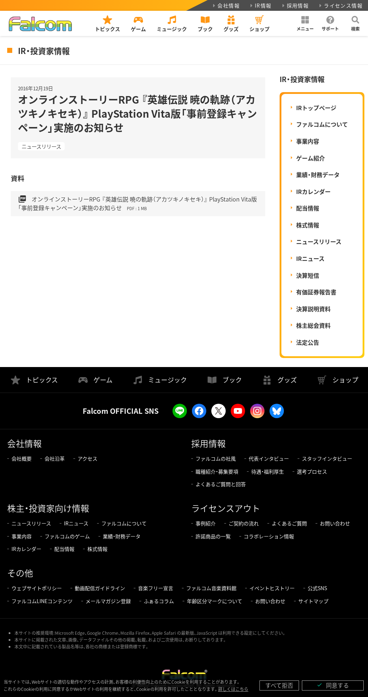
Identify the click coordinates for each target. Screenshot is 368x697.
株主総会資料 (313, 325)
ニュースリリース (41, 146)
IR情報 (263, 5)
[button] (305, 23)
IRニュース (310, 258)
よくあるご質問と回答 (221, 484)
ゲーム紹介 (310, 158)
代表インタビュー (269, 458)
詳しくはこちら (233, 689)
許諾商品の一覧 (213, 536)
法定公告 (307, 342)
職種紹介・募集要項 (217, 471)
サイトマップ (313, 601)
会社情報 (228, 5)
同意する (333, 685)
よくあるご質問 (289, 523)
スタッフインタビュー (327, 458)
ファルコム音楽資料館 (211, 588)
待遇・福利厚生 (267, 471)
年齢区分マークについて (214, 601)
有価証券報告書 (316, 292)
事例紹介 (206, 523)
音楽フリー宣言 (155, 588)
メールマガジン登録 (108, 601)
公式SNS (317, 588)
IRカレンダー (313, 191)
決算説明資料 (313, 308)
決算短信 (307, 275)
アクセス (87, 458)
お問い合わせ (335, 523)
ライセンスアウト (225, 508)
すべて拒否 (279, 685)
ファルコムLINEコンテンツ (42, 601)
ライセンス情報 (343, 5)
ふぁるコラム (159, 601)
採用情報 (298, 5)
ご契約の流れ (244, 523)
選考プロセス (312, 471)
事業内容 (307, 141)
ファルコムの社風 (216, 458)
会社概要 (22, 458)
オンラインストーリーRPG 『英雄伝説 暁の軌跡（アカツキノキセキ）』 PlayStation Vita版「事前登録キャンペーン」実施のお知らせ (137, 203)
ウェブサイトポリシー (37, 588)
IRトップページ (316, 107)
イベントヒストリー (272, 588)
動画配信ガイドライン (100, 588)
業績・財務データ (318, 174)
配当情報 (307, 208)
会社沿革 (55, 458)
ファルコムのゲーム (67, 536)
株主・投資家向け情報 (48, 508)
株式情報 (307, 225)
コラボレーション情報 (269, 536)
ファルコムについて (322, 124)
